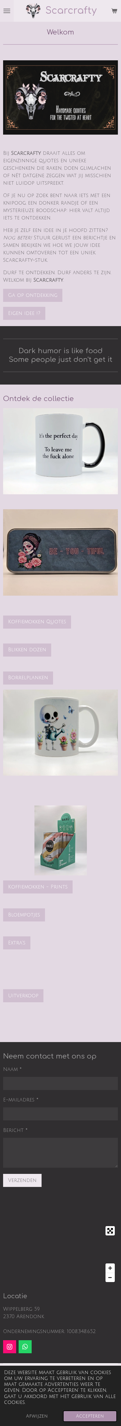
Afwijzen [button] (37, 1416)
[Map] (60, 1254)
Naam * (12, 1069)
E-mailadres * (20, 1100)
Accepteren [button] (90, 1416)
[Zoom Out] (110, 1277)
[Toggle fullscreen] (110, 1230)
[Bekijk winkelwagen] (114, 11)
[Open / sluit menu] (7, 11)
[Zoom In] (110, 1268)
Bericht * (15, 1130)
